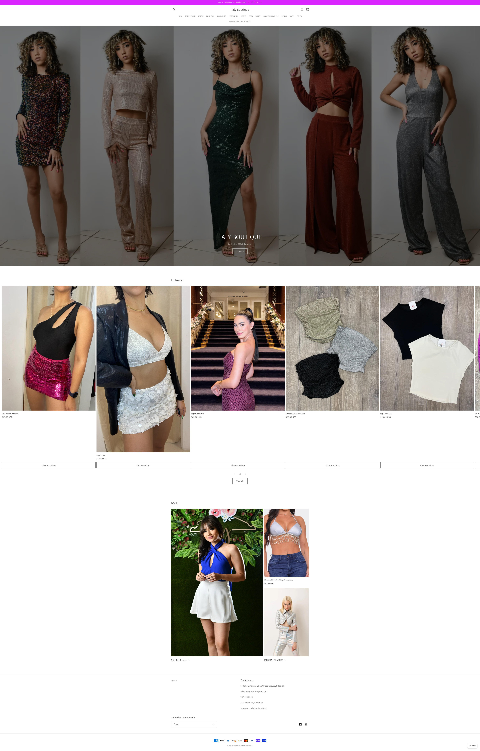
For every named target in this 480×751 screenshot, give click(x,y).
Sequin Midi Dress (197, 414)
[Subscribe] (213, 724)
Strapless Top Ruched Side (295, 414)
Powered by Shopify (247, 745)
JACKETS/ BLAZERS (273, 660)
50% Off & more (179, 660)
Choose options (49, 465)
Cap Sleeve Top (386, 414)
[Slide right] (245, 474)
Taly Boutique (236, 745)
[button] (174, 9)
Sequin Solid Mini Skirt (10, 414)
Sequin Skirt (100, 455)
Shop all (240, 251)
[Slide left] (234, 474)
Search (174, 680)
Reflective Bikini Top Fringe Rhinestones (278, 580)
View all (240, 481)
